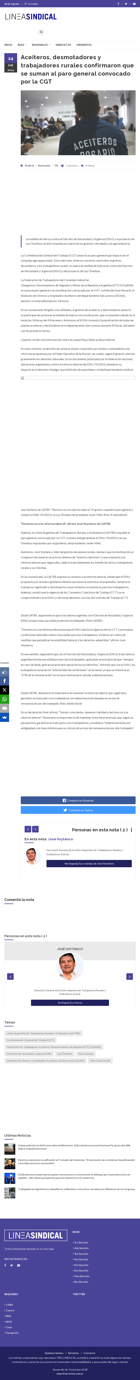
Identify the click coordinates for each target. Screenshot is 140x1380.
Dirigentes (84, 44)
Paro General (85, 1053)
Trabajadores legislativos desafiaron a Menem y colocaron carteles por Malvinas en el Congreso (76, 1189)
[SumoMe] (4, 717)
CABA (9, 1304)
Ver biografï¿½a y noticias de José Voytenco (89, 863)
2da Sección (81, 1248)
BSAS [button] (21, 44)
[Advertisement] (78, 204)
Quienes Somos (54, 1352)
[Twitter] (128, 3)
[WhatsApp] (4, 699)
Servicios (73, 1352)
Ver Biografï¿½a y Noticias (70, 1002)
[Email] (4, 708)
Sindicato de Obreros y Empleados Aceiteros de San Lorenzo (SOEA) (45, 1060)
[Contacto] (134, 3)
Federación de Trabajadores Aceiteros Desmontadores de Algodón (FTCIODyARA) (54, 1046)
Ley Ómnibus (64, 1053)
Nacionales (44, 165)
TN (56, 165)
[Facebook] (120, 3)
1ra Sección (81, 1242)
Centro (10, 1310)
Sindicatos (63, 44)
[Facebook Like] (4, 671)
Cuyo (9, 1327)
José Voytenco (60, 839)
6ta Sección (81, 1270)
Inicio (8, 44)
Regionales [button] (40, 44)
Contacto (89, 1352)
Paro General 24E (100, 1060)
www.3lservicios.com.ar (70, 1373)
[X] (4, 690)
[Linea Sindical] (32, 15)
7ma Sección (81, 1276)
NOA (9, 1321)
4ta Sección (81, 1259)
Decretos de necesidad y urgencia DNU (29, 1053)
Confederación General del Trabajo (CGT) (30, 1040)
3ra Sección (81, 1253)
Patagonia (12, 1332)
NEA (8, 1316)
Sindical (29, 165)
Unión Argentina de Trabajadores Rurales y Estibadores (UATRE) (43, 1033)
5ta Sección (81, 1265)
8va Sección (81, 1281)
